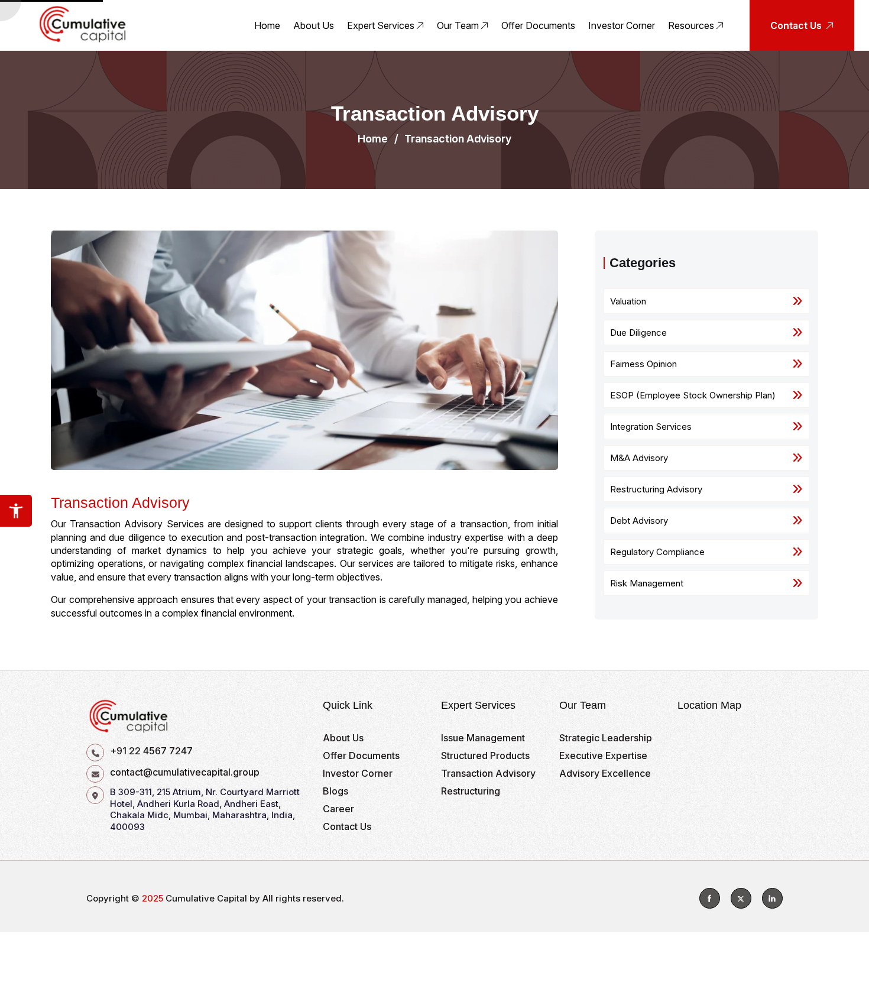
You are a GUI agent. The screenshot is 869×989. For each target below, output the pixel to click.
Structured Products (485, 755)
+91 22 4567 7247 (151, 751)
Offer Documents (538, 25)
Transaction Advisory (488, 773)
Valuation (628, 301)
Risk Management (646, 583)
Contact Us (347, 826)
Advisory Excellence (605, 773)
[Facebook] (709, 898)
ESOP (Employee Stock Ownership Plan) (693, 395)
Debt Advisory (639, 520)
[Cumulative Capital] (83, 24)
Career (338, 809)
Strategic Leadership (605, 738)
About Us (313, 25)
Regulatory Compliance (657, 551)
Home (267, 25)
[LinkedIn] (772, 898)
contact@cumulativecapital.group (185, 772)
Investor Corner (621, 25)
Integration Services (651, 426)
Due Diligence (638, 332)
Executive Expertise (603, 755)
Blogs (335, 791)
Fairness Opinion (643, 363)
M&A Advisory (639, 457)
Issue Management (483, 738)
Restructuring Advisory (656, 489)
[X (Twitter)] (741, 898)
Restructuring (470, 791)
